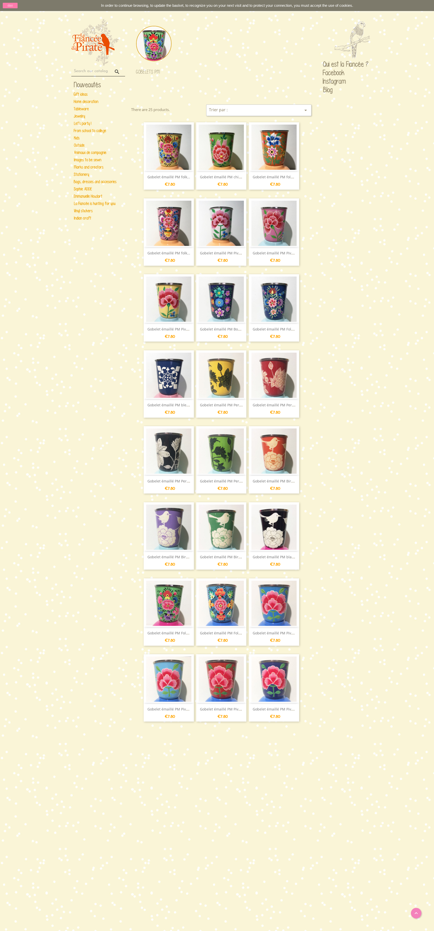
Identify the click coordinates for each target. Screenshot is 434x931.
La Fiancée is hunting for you (95, 203)
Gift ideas (81, 94)
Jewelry (79, 116)
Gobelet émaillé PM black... (275, 557)
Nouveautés (87, 85)
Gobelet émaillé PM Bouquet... (225, 329)
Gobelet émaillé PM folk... (168, 177)
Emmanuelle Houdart (88, 196)
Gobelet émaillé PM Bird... (274, 481)
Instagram (328, 82)
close (10, 5)
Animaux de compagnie (90, 152)
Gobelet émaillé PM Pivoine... (224, 253)
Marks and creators (88, 167)
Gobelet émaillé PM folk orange (279, 177)
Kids (77, 138)
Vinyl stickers (83, 210)
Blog (328, 90)
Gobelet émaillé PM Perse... (223, 405)
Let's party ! (82, 123)
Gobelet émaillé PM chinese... (225, 177)
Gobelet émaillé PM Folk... (274, 329)
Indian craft (82, 218)
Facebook (328, 73)
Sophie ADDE (83, 189)
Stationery (81, 174)
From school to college (90, 130)
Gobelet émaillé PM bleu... (169, 405)
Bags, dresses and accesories (95, 181)
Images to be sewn (87, 159)
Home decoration (86, 101)
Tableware (81, 108)
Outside (79, 145)
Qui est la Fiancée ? (328, 65)
